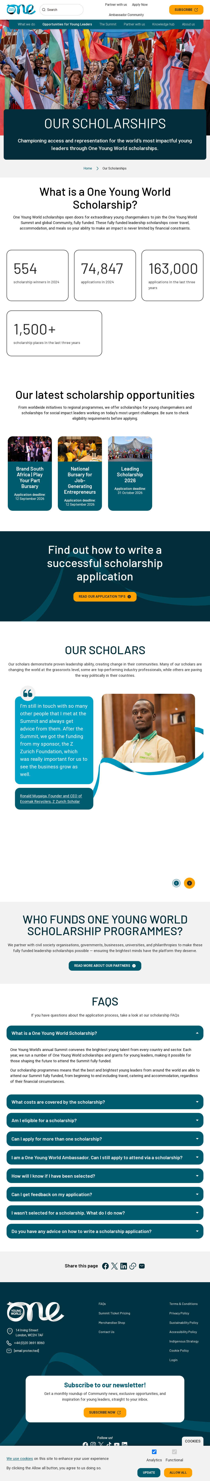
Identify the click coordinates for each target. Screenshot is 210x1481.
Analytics (154, 1460)
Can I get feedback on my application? (51, 1194)
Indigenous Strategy (184, 1341)
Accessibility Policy (183, 1332)
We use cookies (20, 1458)
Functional (174, 1460)
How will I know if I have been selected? (53, 1176)
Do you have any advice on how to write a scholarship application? (81, 1231)
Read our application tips (102, 596)
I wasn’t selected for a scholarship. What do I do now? (68, 1213)
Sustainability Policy (183, 1322)
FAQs (102, 1304)
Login (173, 1360)
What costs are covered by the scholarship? (58, 1102)
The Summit (107, 24)
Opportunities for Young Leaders (67, 24)
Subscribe (183, 10)
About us (188, 24)
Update (149, 1472)
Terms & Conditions (183, 1304)
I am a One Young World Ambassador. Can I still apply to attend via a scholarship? (97, 1157)
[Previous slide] (176, 883)
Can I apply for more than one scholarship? (56, 1139)
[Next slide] (189, 883)
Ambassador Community (126, 15)
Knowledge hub (163, 24)
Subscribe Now (102, 1412)
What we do (26, 24)
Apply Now (140, 5)
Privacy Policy (179, 1313)
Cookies (193, 1441)
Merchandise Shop (112, 1322)
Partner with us (116, 5)
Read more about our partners (102, 966)
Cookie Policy (179, 1350)
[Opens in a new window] (105, 1266)
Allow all (178, 1472)
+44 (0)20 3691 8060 (29, 1343)
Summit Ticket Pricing (114, 1313)
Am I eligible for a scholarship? (44, 1120)
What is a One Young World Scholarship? (54, 1033)
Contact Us (106, 1332)
